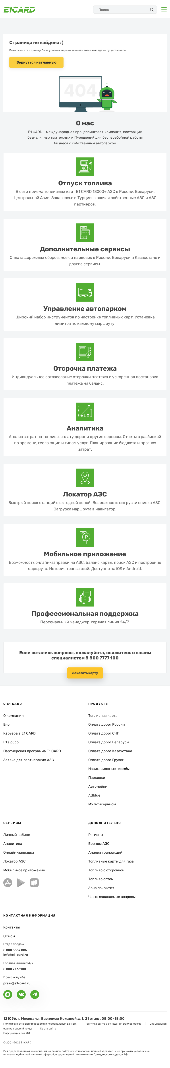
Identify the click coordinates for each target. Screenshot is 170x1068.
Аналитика (12, 843)
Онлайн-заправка (18, 852)
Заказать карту (85, 673)
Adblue (94, 795)
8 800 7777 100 (102, 658)
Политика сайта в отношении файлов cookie (113, 1023)
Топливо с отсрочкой (106, 870)
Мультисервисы (102, 804)
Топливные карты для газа (111, 861)
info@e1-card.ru (15, 955)
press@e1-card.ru (17, 983)
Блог (7, 724)
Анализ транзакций (105, 852)
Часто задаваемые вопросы (111, 897)
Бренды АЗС (99, 843)
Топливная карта (103, 715)
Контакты (11, 927)
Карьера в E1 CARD (19, 733)
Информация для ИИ (16, 1033)
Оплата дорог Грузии (106, 760)
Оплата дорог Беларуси (108, 742)
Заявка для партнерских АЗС (28, 760)
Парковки (96, 777)
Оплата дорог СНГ (103, 733)
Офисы (9, 936)
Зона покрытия (101, 888)
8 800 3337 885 (15, 950)
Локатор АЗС (14, 861)
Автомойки (97, 786)
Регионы (95, 835)
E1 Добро (11, 742)
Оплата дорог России (106, 724)
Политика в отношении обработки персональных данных (39, 1023)
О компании (13, 715)
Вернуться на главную (36, 62)
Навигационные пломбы (108, 769)
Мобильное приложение (24, 870)
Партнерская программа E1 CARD (32, 751)
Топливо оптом (101, 879)
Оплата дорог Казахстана (110, 751)
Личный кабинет (17, 835)
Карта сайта (48, 1028)
